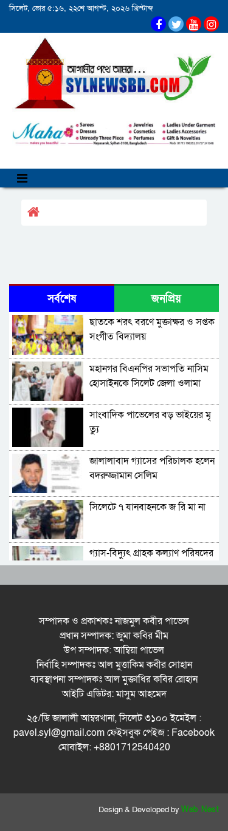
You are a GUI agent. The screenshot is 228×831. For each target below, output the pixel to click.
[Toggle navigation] (22, 178)
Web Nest (200, 809)
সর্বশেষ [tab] (61, 299)
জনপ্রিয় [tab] (166, 299)
